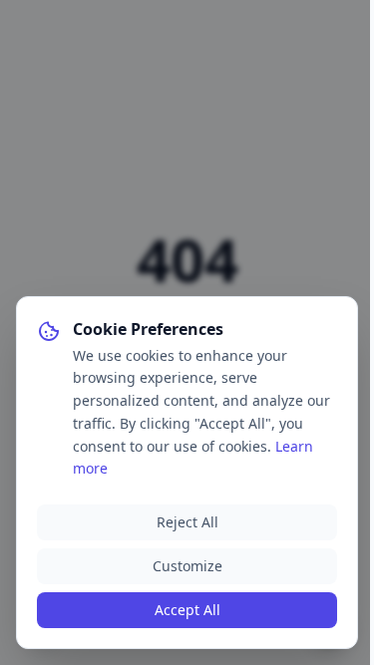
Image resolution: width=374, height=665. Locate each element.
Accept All (187, 609)
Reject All (187, 521)
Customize (187, 565)
